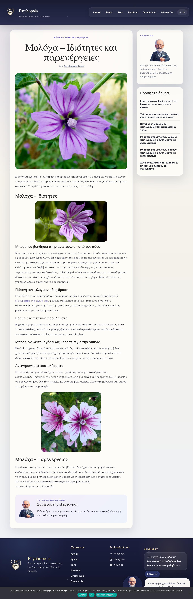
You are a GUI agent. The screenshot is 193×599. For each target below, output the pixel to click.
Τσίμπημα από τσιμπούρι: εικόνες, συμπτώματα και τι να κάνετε (159, 116)
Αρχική (96, 12)
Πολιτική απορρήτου (106, 595)
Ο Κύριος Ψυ (167, 12)
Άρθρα (109, 12)
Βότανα (58, 37)
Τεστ (120, 12)
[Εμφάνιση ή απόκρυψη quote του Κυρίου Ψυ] (132, 586)
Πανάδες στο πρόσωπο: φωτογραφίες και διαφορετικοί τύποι (158, 126)
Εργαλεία (132, 12)
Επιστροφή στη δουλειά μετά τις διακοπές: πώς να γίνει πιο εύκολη (158, 104)
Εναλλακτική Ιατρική (76, 37)
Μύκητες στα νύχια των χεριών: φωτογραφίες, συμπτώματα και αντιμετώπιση (158, 139)
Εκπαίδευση (149, 12)
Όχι (91, 595)
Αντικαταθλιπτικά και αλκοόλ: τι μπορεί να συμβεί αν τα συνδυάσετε (159, 165)
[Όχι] (189, 593)
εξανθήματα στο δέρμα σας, (32, 300)
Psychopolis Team (74, 66)
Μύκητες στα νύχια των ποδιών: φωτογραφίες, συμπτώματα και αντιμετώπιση (158, 152)
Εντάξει (82, 595)
